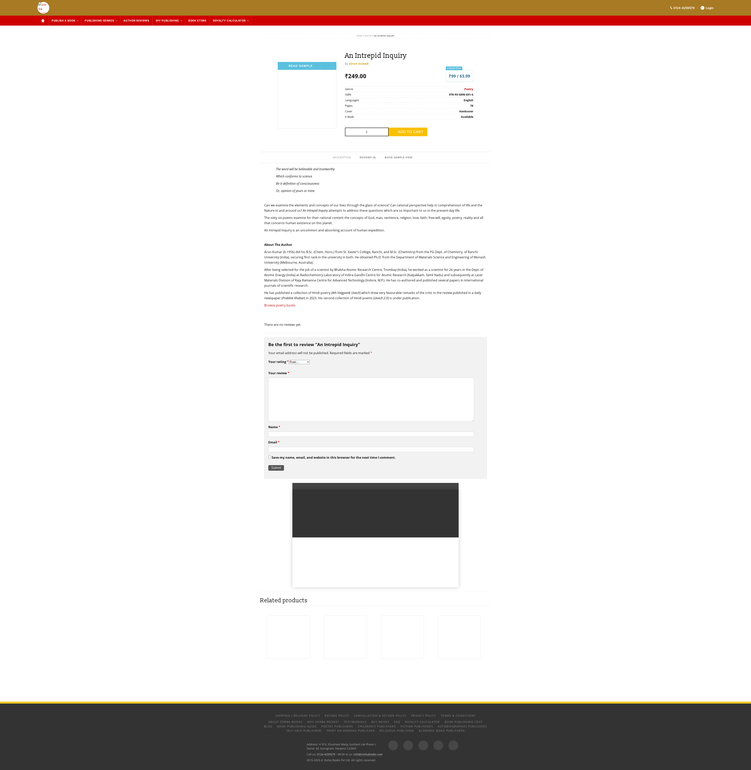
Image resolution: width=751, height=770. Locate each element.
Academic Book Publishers (442, 730)
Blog (268, 726)
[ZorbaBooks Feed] (393, 745)
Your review (278, 373)
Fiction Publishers (417, 726)
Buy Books (380, 722)
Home (359, 36)
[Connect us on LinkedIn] (438, 745)
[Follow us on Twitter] (423, 745)
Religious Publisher (396, 730)
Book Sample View (398, 157)
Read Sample (301, 65)
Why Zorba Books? (323, 722)
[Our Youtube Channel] (453, 745)
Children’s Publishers (377, 726)
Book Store (197, 20)
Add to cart (410, 132)
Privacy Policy (423, 715)
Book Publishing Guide (297, 726)
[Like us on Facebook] (408, 745)
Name (274, 427)
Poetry (368, 36)
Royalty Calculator (229, 20)
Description (342, 157)
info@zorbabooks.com (368, 754)
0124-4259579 (326, 754)
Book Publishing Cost (464, 722)
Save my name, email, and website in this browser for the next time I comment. (334, 457)
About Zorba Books (285, 722)
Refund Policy (337, 715)
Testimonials (355, 722)
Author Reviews (136, 20)
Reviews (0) (368, 157)
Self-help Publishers (304, 730)
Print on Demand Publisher (351, 730)
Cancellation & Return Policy (380, 715)
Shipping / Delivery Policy (297, 715)
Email (274, 442)
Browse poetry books (280, 305)
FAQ (397, 722)
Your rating (278, 362)
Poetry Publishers (337, 726)
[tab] (342, 157)
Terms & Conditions (458, 715)
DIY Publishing (167, 20)
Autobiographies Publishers (462, 726)
